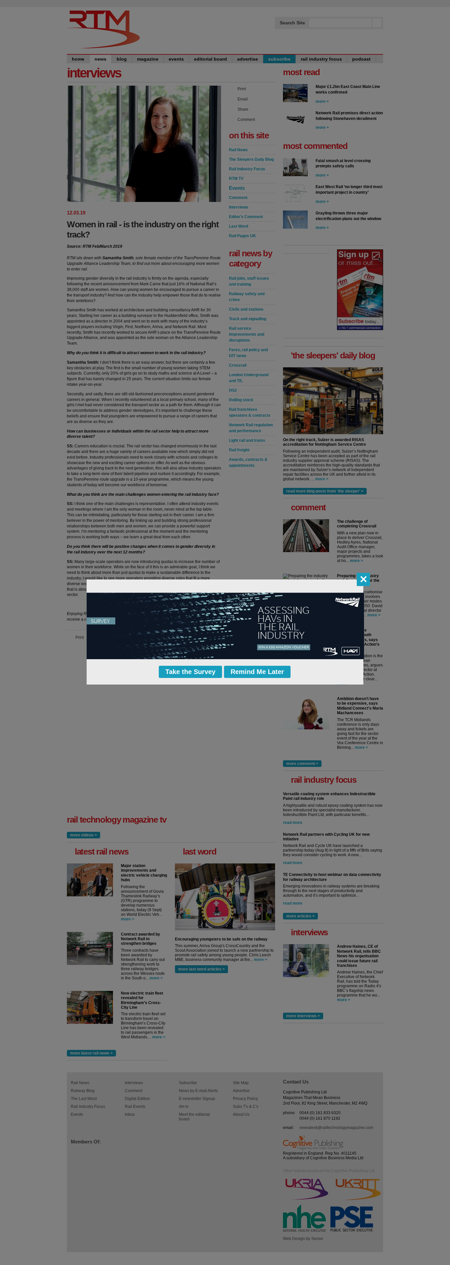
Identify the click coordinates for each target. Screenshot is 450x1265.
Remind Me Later (257, 671)
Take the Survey (190, 671)
